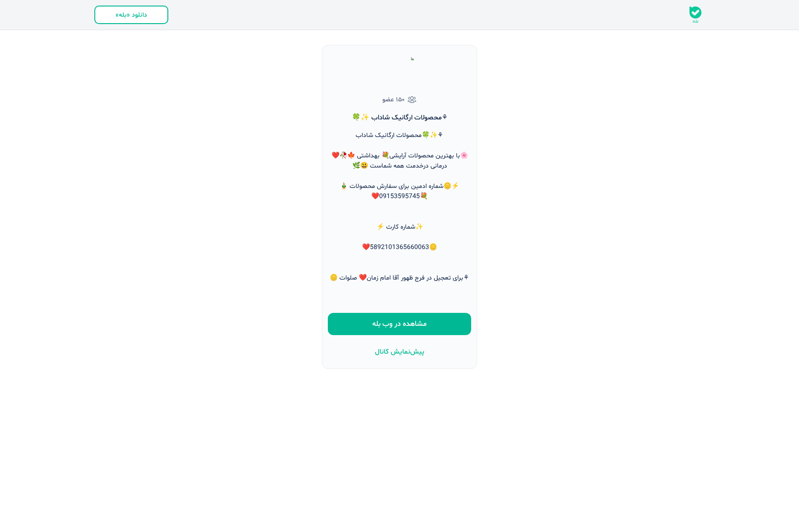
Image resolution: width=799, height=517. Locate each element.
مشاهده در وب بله (399, 324)
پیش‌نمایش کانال (399, 352)
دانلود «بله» (131, 15)
